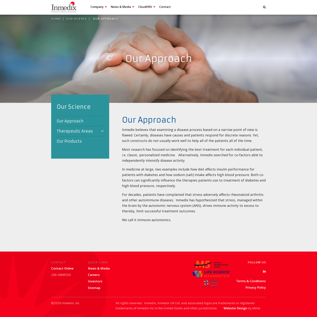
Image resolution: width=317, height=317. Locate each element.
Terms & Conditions (251, 281)
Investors (95, 281)
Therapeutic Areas (75, 131)
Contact (165, 7)
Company (97, 7)
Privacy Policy (255, 287)
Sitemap (94, 288)
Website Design (235, 308)
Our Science (76, 18)
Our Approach (70, 121)
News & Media (121, 7)
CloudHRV (145, 7)
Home (56, 18)
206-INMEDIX (61, 275)
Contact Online (62, 268)
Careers (94, 275)
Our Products (69, 141)
